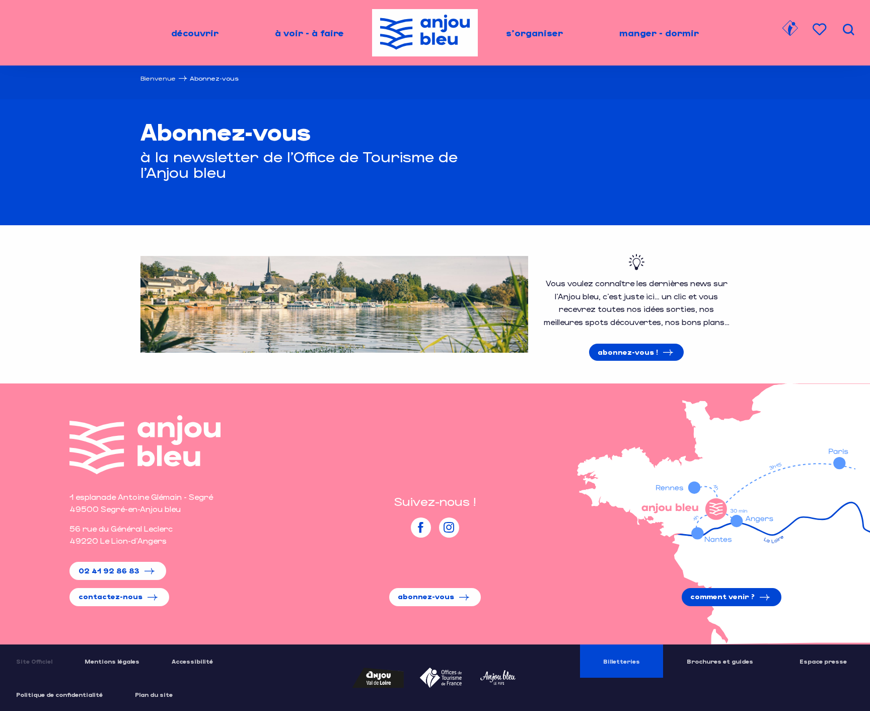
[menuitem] (195, 32)
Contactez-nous (110, 596)
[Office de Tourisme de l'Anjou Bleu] (145, 445)
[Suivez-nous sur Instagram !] (449, 528)
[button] (848, 29)
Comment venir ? (722, 596)
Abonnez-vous (426, 596)
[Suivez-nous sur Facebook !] (421, 528)
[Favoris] (821, 29)
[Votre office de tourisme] (790, 29)
